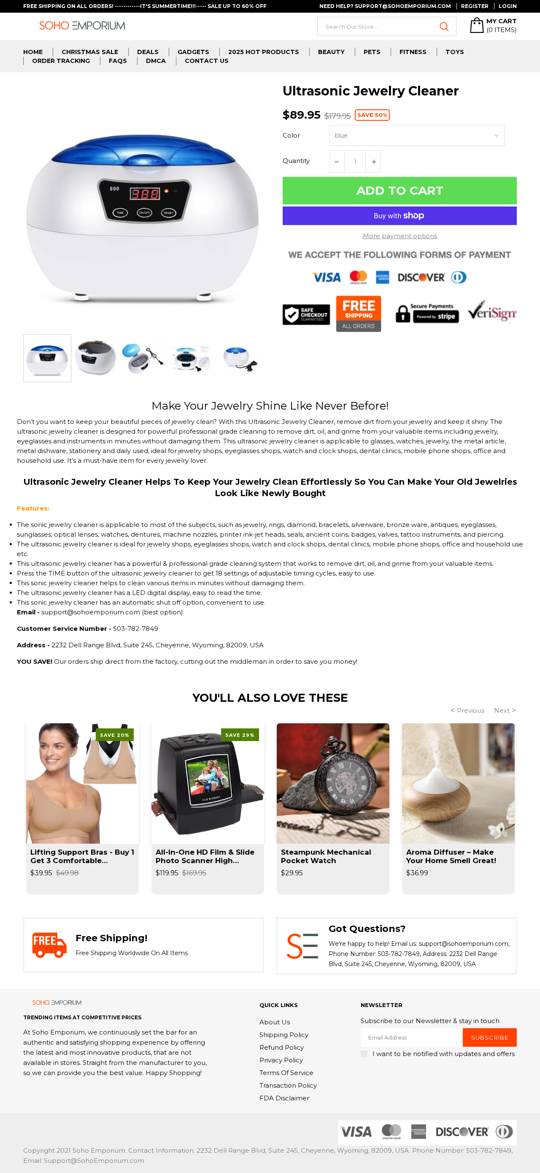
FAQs (118, 61)
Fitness (413, 52)
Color (291, 135)
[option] (47, 358)
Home (33, 52)
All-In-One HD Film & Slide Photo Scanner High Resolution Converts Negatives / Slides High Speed (205, 856)
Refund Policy (281, 1047)
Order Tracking (61, 61)
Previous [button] (470, 710)
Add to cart (399, 190)
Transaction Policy (288, 1085)
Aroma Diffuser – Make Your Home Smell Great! (451, 856)
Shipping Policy (283, 1035)
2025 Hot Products (263, 52)
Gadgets (193, 52)
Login (508, 6)
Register (475, 6)
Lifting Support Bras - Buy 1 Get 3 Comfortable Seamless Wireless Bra (82, 856)
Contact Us (207, 61)
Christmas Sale (90, 52)
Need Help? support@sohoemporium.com (385, 6)
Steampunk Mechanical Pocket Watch (326, 856)
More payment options (400, 236)
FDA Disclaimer (284, 1098)
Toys (455, 52)
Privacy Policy (281, 1060)
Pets (372, 52)
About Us (274, 1022)
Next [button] (502, 710)
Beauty (331, 52)
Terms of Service (286, 1073)
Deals (148, 52)
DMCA (156, 61)
